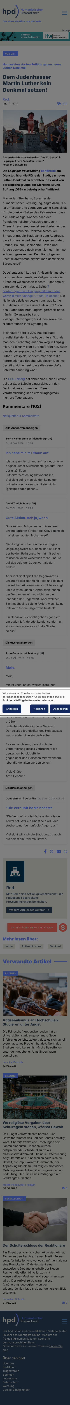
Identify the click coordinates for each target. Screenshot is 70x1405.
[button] (64, 15)
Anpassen (12, 708)
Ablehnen (39, 708)
